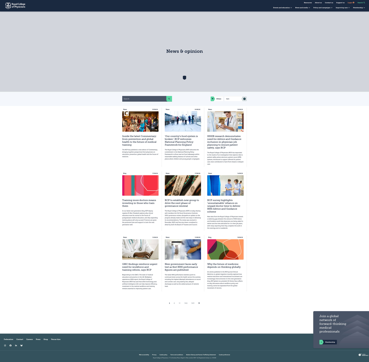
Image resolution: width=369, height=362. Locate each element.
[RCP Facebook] (10, 345)
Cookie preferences (224, 354)
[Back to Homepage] (14, 6)
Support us (340, 3)
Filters (218, 99)
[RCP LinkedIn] (16, 345)
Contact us (329, 3)
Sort (227, 99)
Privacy (154, 354)
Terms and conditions (176, 354)
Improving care (342, 8)
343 (192, 303)
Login (350, 3)
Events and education (281, 8)
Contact (19, 339)
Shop (46, 339)
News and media (301, 8)
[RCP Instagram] (5, 345)
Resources (308, 3)
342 (185, 303)
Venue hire (55, 339)
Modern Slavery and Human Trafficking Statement (201, 354)
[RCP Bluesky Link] (21, 345)
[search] (169, 99)
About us (318, 3)
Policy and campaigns (322, 8)
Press (38, 339)
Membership (358, 8)
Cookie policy (163, 354)
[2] (199, 303)
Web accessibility (144, 354)
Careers (29, 339)
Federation (8, 339)
